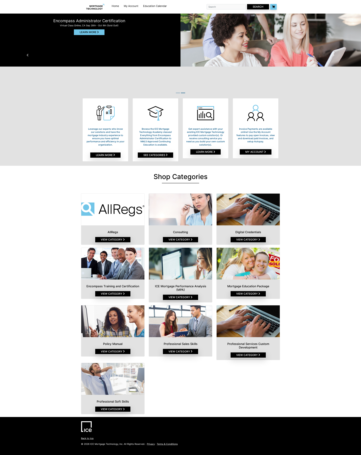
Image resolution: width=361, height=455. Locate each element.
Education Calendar (155, 5)
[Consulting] (180, 209)
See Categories (154, 155)
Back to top (87, 438)
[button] (14, 55)
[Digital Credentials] (248, 209)
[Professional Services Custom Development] (248, 321)
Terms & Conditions (167, 444)
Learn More (88, 32)
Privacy (151, 444)
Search (258, 6)
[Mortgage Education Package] (248, 264)
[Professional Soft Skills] (112, 379)
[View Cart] (273, 7)
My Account (131, 5)
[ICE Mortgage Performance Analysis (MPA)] (180, 264)
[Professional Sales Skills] (180, 321)
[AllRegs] (112, 209)
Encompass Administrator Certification (89, 20)
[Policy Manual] (112, 321)
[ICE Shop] (86, 418)
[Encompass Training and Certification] (112, 264)
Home (115, 5)
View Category (112, 239)
